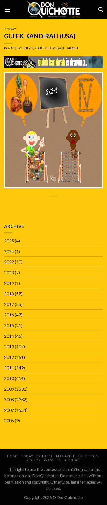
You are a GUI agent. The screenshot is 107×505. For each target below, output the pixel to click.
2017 (9, 304)
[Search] (100, 9)
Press (49, 460)
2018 (9, 293)
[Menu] (7, 9)
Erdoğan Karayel (63, 48)
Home (12, 456)
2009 (9, 388)
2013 (9, 346)
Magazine (65, 456)
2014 (9, 336)
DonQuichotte (70, 497)
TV (59, 460)
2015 (9, 325)
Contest (44, 456)
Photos (33, 460)
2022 (9, 261)
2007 (9, 410)
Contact (73, 460)
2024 (9, 251)
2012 (9, 357)
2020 (9, 272)
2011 (9, 367)
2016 (9, 314)
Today (10, 29)
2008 (9, 399)
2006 (9, 420)
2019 (9, 283)
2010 (9, 378)
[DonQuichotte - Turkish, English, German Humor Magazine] (53, 9)
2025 (9, 240)
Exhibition (88, 456)
